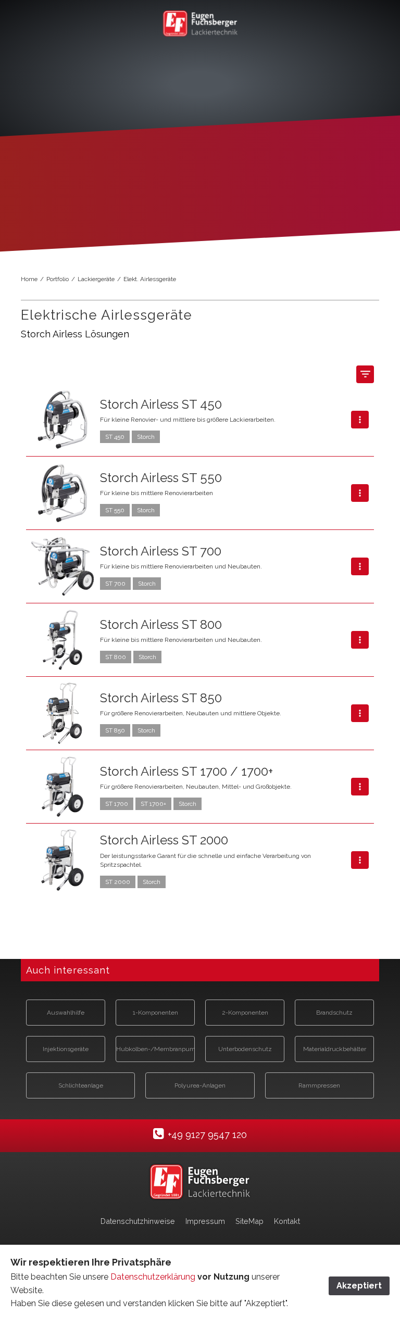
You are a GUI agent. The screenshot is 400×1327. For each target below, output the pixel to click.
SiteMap (249, 1221)
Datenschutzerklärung (153, 1277)
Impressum (205, 1221)
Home (29, 279)
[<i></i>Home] (200, 1181)
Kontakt (287, 1221)
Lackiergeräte (96, 279)
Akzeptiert (359, 1286)
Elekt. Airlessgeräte (149, 279)
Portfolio (57, 279)
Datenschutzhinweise (138, 1221)
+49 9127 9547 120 (207, 1134)
